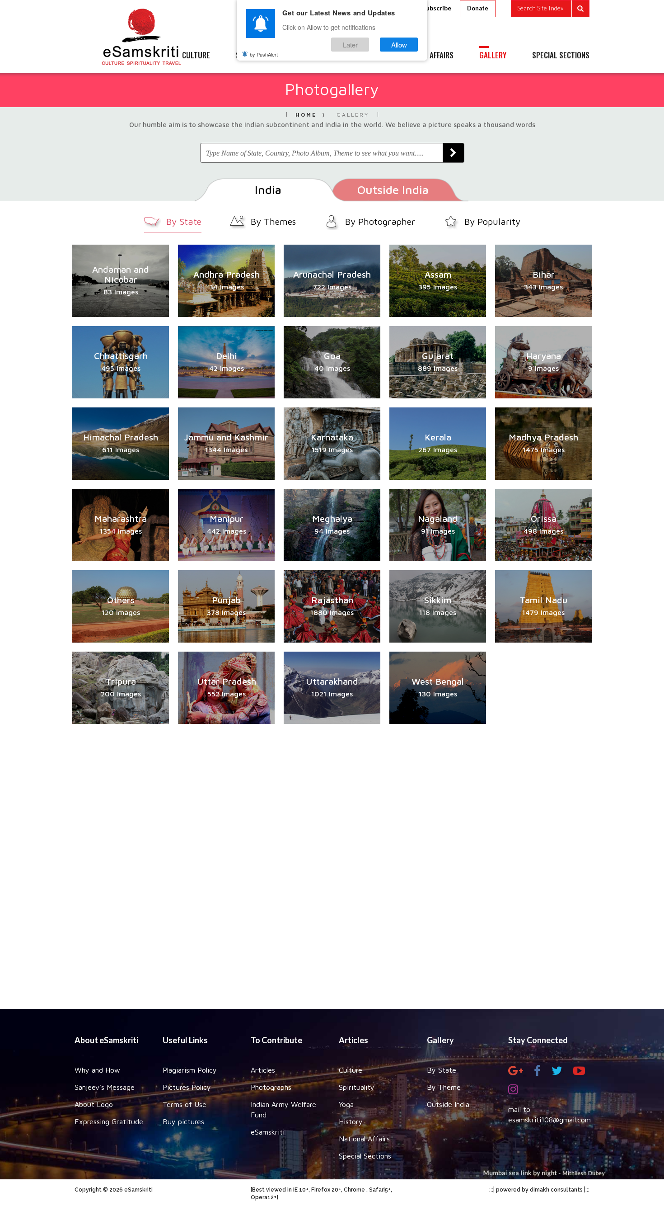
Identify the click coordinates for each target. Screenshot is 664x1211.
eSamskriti (268, 1132)
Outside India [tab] (393, 189)
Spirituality (356, 1087)
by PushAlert (264, 54)
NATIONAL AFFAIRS (426, 56)
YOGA (311, 56)
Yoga (346, 1104)
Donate (477, 8)
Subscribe (436, 8)
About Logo (94, 1104)
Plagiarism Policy (190, 1070)
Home (306, 114)
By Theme (444, 1087)
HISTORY (359, 56)
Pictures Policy (187, 1087)
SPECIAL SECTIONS (560, 56)
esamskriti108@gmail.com (549, 1120)
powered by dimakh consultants (539, 1190)
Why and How (97, 1070)
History (351, 1121)
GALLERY (492, 56)
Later (350, 44)
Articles (263, 1070)
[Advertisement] (332, 866)
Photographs (271, 1087)
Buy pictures (183, 1121)
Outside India (448, 1104)
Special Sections (365, 1156)
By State (441, 1070)
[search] (550, 8)
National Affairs (364, 1139)
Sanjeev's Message (105, 1087)
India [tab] (268, 189)
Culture (350, 1070)
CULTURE (196, 56)
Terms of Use (184, 1104)
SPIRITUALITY (256, 56)
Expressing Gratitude (109, 1121)
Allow (399, 44)
